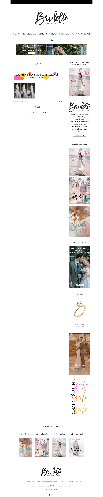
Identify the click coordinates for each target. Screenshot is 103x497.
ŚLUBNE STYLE (70, 34)
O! (33, 1)
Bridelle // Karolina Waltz (32, 67)
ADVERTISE (42, 1)
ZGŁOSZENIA (63, 1)
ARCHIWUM (87, 34)
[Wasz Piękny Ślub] (42, 447)
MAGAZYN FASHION (56, 1)
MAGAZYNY (79, 34)
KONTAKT (70, 1)
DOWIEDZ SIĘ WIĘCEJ (80, 135)
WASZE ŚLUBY (53, 34)
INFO (23, 34)
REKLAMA (37, 1)
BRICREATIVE (48, 1)
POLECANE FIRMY (42, 34)
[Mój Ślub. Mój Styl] (59, 447)
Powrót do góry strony (51, 489)
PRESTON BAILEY (51, 485)
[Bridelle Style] (25, 447)
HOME (15, 1)
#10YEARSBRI (20, 1)
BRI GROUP (61, 34)
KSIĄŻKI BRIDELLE (28, 1)
